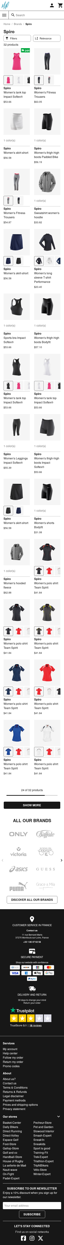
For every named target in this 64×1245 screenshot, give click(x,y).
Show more (32, 805)
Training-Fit (40, 1152)
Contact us (32, 930)
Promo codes (11, 1066)
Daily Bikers (10, 1127)
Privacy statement (14, 1109)
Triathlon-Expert (43, 1161)
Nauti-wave (10, 1170)
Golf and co (10, 1152)
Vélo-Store (40, 1170)
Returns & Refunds (15, 1092)
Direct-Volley (11, 1135)
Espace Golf (10, 1140)
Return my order (13, 1062)
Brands (18, 24)
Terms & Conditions (15, 1087)
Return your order (32, 1002)
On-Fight (8, 1174)
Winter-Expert (41, 1174)
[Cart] (60, 5)
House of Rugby (13, 1161)
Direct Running (12, 1131)
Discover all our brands (32, 900)
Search (20, 15)
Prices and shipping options (20, 1105)
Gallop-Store (11, 1148)
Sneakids (39, 1144)
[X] (40, 1238)
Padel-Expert (11, 1178)
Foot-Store (9, 1144)
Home (7, 24)
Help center (10, 1053)
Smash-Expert (42, 1135)
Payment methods (14, 1100)
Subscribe (32, 1214)
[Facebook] (23, 1238)
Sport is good (41, 1148)
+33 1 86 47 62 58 (32, 941)
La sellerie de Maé (14, 1165)
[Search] (13, 15)
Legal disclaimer (13, 1096)
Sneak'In (38, 1140)
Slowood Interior (43, 1131)
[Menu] (4, 15)
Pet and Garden (43, 1127)
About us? (9, 1079)
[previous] (2, 860)
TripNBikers (40, 1165)
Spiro (7, 88)
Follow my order (13, 1057)
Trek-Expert (40, 1157)
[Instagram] (32, 1238)
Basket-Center (12, 1123)
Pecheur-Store (42, 1123)
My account (10, 1049)
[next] (61, 860)
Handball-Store (12, 1157)
